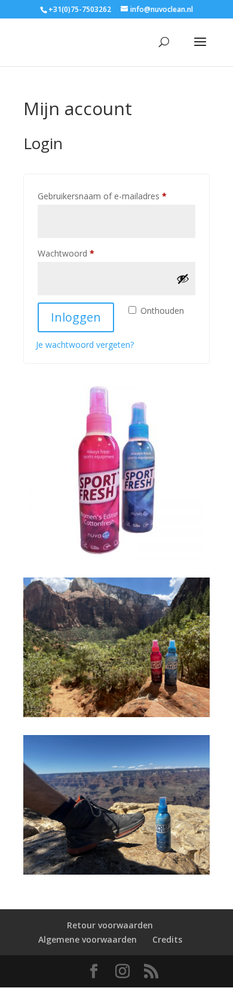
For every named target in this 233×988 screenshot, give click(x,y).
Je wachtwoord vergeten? (85, 344)
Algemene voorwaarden (87, 939)
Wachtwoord (79, 253)
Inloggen (76, 317)
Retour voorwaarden (110, 925)
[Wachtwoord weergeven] (182, 278)
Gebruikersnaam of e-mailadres (115, 196)
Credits (167, 939)
